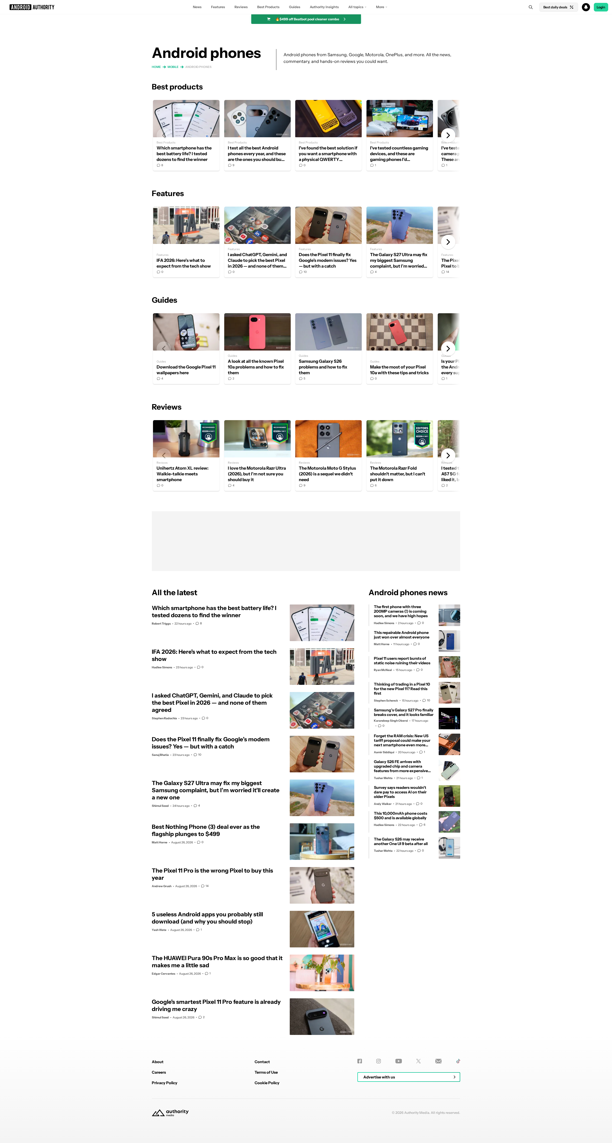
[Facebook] (359, 1061)
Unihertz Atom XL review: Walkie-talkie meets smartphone (186, 455)
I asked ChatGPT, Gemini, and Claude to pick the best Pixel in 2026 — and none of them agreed (257, 242)
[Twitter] (418, 1061)
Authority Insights (324, 7)
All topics (355, 7)
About (158, 1061)
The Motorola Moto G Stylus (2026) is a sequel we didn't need (328, 455)
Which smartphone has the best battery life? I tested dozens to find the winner (186, 135)
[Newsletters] (438, 1061)
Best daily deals (555, 7)
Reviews (241, 7)
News (197, 7)
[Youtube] (398, 1061)
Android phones (198, 67)
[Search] (531, 7)
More (380, 7)
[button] (306, 7)
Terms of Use (266, 1072)
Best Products (268, 7)
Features (218, 7)
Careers (159, 1072)
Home (156, 67)
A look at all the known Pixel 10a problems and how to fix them (257, 348)
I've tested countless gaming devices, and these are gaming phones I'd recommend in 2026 (399, 135)
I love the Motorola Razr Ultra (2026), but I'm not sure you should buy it (257, 455)
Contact (262, 1061)
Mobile (173, 67)
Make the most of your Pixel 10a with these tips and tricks (399, 348)
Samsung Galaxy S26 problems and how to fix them (328, 348)
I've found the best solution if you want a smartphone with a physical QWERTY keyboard (328, 135)
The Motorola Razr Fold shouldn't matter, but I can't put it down (399, 455)
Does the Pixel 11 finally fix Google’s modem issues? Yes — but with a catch (328, 242)
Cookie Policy (267, 1082)
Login (601, 7)
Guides (294, 7)
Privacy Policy (164, 1082)
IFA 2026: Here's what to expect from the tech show (186, 242)
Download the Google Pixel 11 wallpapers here (186, 348)
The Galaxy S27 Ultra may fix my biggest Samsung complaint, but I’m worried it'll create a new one (399, 242)
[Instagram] (378, 1061)
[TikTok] (458, 1061)
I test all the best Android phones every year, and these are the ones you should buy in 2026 (257, 135)
